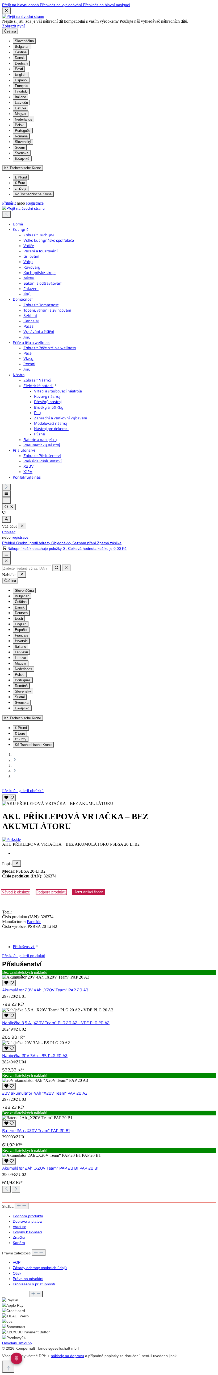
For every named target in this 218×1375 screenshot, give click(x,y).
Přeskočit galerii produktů (23, 955)
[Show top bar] (6, 554)
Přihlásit (9, 203)
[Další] (6, 487)
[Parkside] (109, 839)
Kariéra (19, 1243)
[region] (109, 799)
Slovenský (23, 142)
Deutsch (21, 63)
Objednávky (61, 543)
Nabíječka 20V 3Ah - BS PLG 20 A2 (35, 1055)
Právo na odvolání (28, 1279)
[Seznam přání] (4, 513)
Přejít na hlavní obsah (21, 5)
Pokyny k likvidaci (27, 1232)
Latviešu (21, 103)
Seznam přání (84, 543)
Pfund (21, 177)
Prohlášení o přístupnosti (34, 1284)
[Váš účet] (6, 519)
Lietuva (20, 108)
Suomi (20, 147)
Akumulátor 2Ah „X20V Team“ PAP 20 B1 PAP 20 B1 (50, 1168)
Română (21, 136)
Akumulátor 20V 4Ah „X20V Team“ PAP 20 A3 (45, 990)
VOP (16, 1262)
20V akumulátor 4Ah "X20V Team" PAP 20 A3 (44, 1093)
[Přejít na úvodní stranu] (23, 16)
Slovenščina (24, 41)
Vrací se (19, 1227)
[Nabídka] (6, 493)
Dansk (20, 58)
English (20, 75)
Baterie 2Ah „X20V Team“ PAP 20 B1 (36, 1130)
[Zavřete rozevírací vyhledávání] (66, 568)
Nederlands (23, 119)
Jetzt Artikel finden (88, 892)
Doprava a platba (27, 1221)
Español (21, 80)
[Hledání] (9, 507)
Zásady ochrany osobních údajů (40, 1268)
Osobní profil (27, 543)
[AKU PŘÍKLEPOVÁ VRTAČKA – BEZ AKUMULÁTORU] (57, 803)
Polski (19, 125)
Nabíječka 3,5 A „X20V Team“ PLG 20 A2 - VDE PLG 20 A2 (56, 1023)
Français (21, 86)
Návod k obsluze (15, 892)
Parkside (34, 921)
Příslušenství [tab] (24, 946)
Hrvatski (21, 91)
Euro (20, 183)
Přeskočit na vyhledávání (61, 5)
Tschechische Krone (33, 194)
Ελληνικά (22, 159)
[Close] (6, 561)
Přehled (9, 543)
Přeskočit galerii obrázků (23, 790)
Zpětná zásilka (109, 543)
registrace (20, 537)
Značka (19, 1237)
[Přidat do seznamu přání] (9, 797)
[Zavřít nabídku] (22, 526)
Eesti (19, 69)
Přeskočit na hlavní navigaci (106, 5)
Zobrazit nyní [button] (13, 26)
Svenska (21, 153)
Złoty (20, 188)
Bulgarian (22, 47)
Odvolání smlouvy (17, 1343)
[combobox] (26, 568)
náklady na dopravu (67, 1356)
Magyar (20, 114)
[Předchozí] (6, 214)
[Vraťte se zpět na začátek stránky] (8, 1367)
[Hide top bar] (6, 10)
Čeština (21, 52)
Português (23, 131)
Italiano (20, 97)
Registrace (35, 203)
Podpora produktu (51, 892)
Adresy (45, 543)
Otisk (17, 1273)
